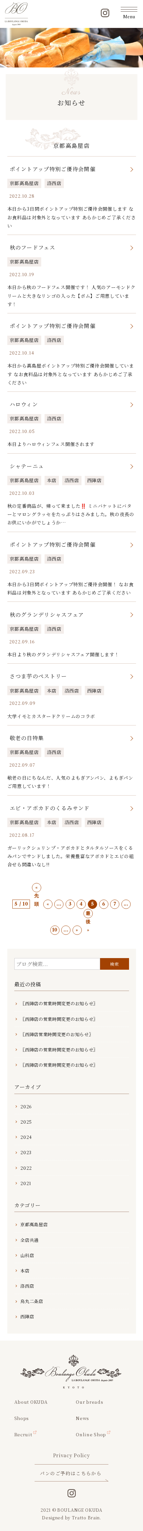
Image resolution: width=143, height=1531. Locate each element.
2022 (26, 1168)
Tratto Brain (86, 1517)
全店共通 (29, 1240)
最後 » (88, 914)
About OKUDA (31, 1402)
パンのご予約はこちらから (70, 1473)
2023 (26, 1152)
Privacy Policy (71, 1455)
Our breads (89, 1402)
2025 (26, 1122)
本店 (52, 480)
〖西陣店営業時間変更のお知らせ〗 (56, 1034)
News (82, 1418)
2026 (26, 1106)
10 (55, 930)
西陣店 (94, 480)
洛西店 (54, 183)
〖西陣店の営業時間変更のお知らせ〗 (59, 1003)
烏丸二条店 (31, 1301)
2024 (26, 1137)
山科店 (27, 1255)
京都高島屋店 (24, 183)
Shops (21, 1418)
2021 (25, 1183)
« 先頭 (36, 888)
